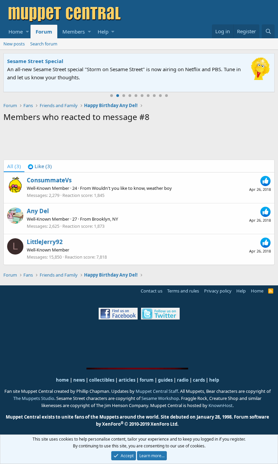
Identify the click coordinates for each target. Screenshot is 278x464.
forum (147, 380)
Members (73, 31)
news (79, 380)
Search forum (43, 44)
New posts (14, 44)
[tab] (39, 166)
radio (182, 380)
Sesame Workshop (160, 398)
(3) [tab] (14, 166)
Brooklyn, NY (105, 219)
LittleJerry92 (45, 242)
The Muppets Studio (33, 398)
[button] (27, 31)
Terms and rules (183, 291)
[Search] (268, 31)
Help (103, 31)
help (214, 380)
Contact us (151, 291)
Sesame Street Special (35, 61)
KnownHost (221, 405)
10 (166, 95)
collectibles (101, 380)
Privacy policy (218, 291)
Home (15, 31)
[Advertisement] (139, 142)
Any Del (38, 211)
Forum (44, 31)
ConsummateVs (49, 180)
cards (199, 380)
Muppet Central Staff (157, 391)
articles (127, 380)
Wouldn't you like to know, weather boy (132, 188)
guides (165, 380)
